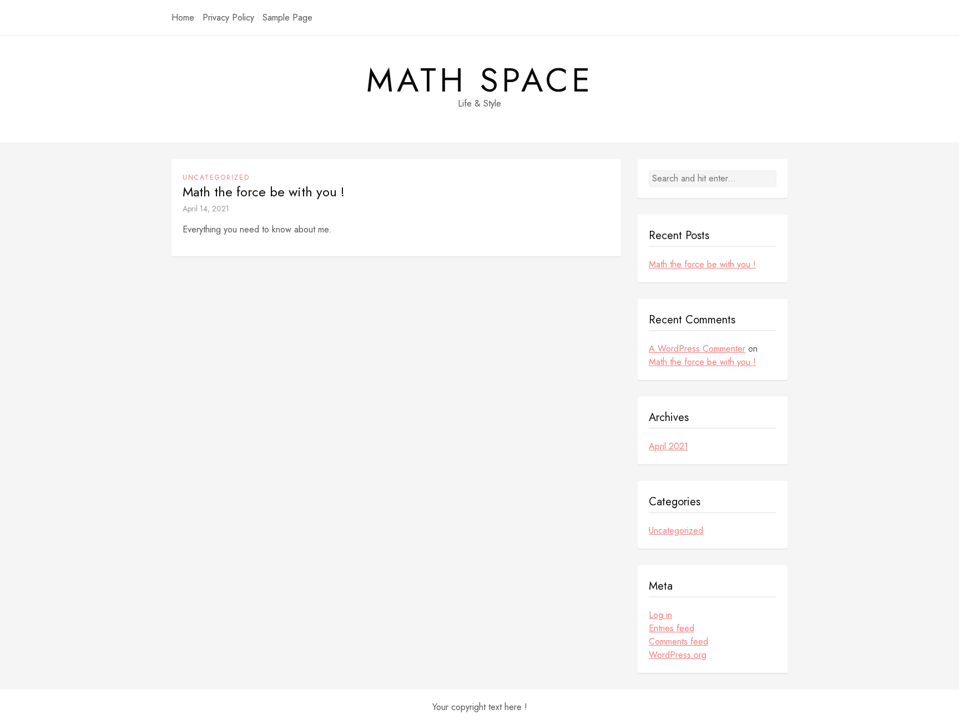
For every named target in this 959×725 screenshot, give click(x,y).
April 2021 (668, 446)
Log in (660, 615)
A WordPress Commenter (697, 348)
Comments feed (678, 641)
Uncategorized (216, 177)
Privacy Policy (228, 17)
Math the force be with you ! (264, 192)
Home (182, 17)
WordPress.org (677, 654)
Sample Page (287, 17)
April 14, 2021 (206, 208)
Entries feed (671, 628)
